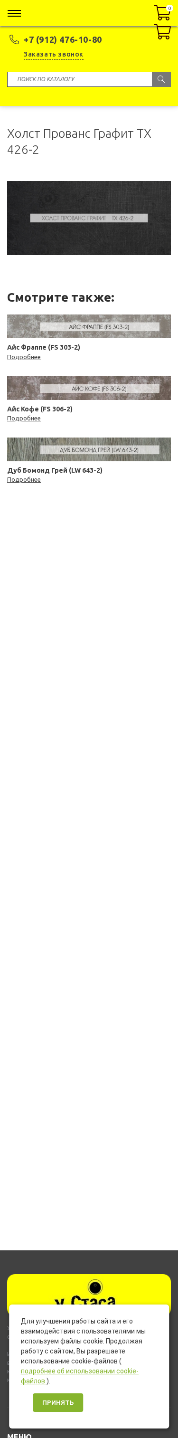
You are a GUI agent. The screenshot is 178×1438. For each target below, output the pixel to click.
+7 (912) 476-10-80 (63, 39)
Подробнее (24, 356)
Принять (58, 1402)
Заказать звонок (54, 54)
